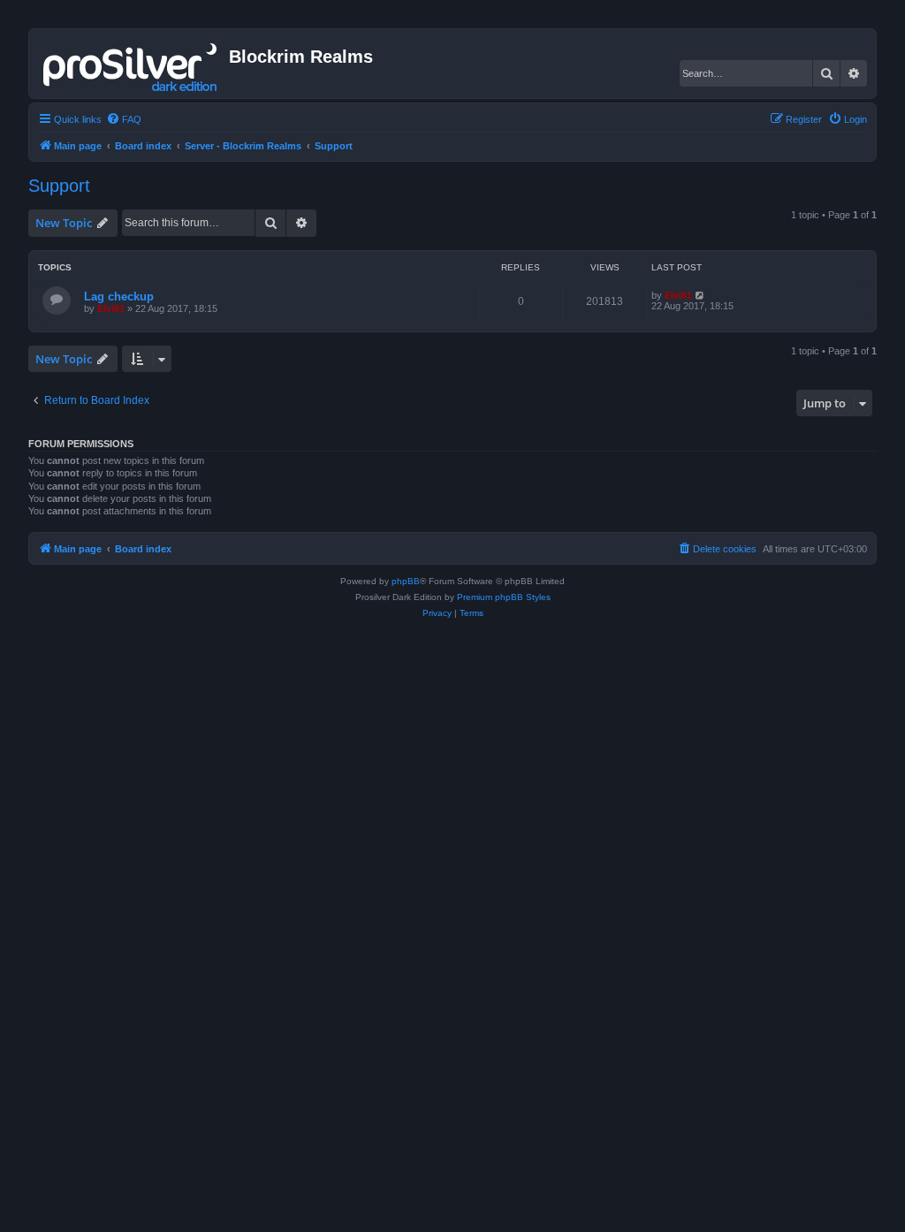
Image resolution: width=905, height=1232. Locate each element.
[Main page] (131, 64)
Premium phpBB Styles (504, 597)
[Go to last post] (700, 295)
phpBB (406, 581)
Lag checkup (119, 296)
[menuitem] (123, 119)
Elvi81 (111, 308)
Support (59, 185)
